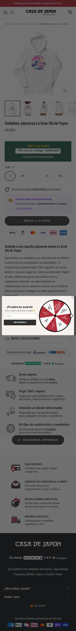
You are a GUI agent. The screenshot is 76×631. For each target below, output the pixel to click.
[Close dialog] (72, 298)
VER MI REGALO (19, 322)
